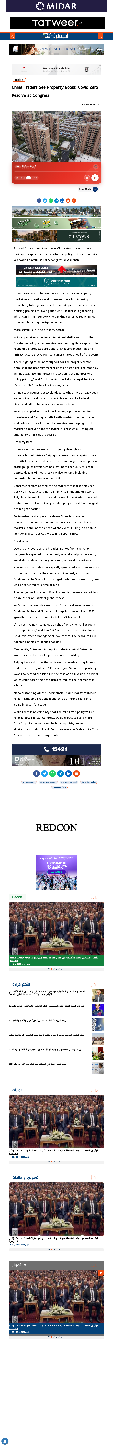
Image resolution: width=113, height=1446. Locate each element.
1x (28, 177)
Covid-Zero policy (89, 782)
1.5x (23, 177)
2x (17, 177)
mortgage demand (69, 782)
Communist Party (59, 787)
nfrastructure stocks (48, 782)
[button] (49, 969)
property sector (29, 782)
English (19, 80)
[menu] (100, 36)
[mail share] (68, 200)
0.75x (35, 177)
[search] (12, 36)
